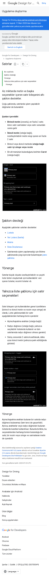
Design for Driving (26, 3)
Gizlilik (12, 565)
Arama (10, 242)
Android (5, 537)
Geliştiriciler (6, 500)
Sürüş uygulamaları (10, 520)
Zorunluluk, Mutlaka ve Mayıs (14, 484)
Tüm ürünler (7, 554)
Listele (10, 232)
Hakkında (6, 496)
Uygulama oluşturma (14, 11)
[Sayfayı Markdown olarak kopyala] (23, 64)
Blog (4, 516)
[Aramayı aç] (38, 3)
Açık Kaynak (7, 504)
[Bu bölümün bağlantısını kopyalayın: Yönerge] (16, 268)
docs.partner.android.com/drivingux (32, 20)
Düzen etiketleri (8, 480)
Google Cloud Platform (11, 550)
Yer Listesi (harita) (15, 237)
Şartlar (5, 565)
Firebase (5, 545)
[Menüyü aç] (4, 3)
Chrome (5, 541)
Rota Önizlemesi (14, 247)
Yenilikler (6, 476)
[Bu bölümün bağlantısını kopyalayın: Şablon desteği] (25, 221)
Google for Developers (10, 55)
